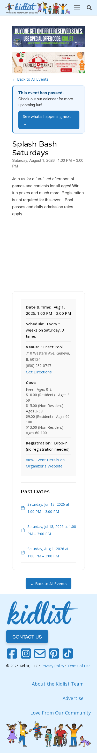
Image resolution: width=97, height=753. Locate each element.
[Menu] (77, 7)
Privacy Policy (52, 665)
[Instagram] (26, 653)
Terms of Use (79, 665)
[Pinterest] (53, 653)
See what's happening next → (47, 120)
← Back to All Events (30, 79)
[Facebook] (12, 653)
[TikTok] (67, 653)
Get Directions (39, 371)
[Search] (89, 8)
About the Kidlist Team (58, 684)
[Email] (40, 653)
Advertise (73, 698)
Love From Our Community (60, 713)
